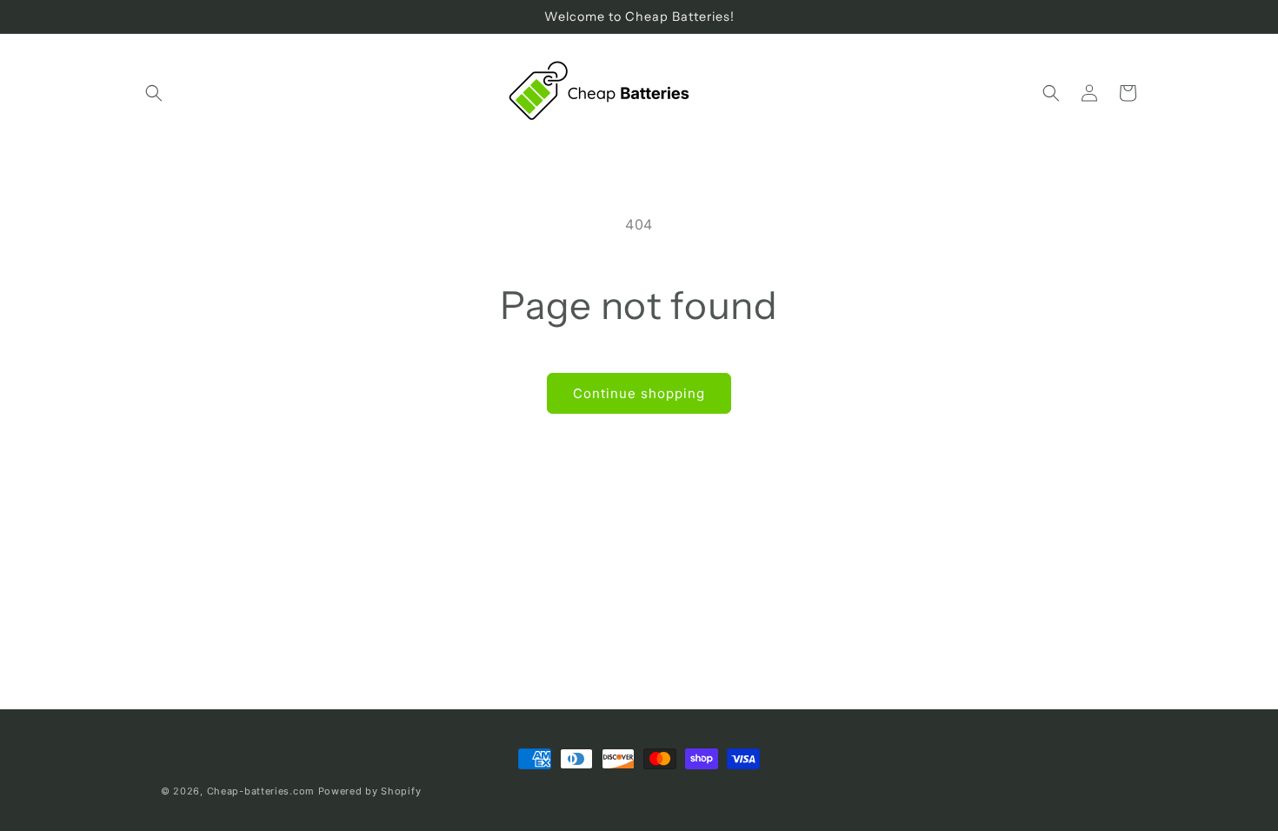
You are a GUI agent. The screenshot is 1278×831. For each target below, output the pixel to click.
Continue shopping (639, 393)
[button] (154, 93)
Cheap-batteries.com (261, 791)
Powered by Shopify (370, 791)
